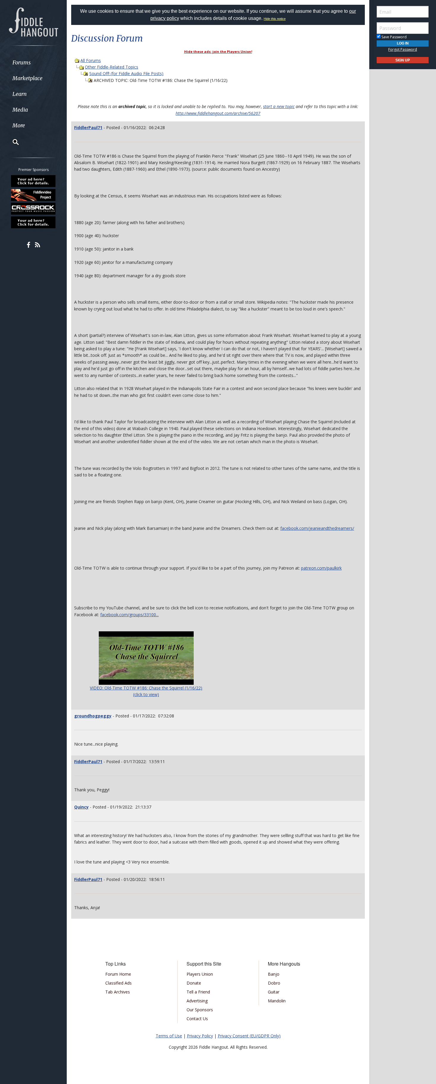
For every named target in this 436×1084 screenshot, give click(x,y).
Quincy (81, 807)
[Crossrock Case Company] (33, 208)
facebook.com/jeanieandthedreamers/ (317, 528)
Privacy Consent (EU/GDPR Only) (249, 1036)
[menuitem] (33, 62)
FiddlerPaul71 (88, 127)
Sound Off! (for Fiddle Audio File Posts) (126, 73)
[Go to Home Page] (33, 21)
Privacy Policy (200, 1036)
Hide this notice (275, 18)
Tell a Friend (198, 992)
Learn (19, 94)
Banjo (273, 974)
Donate (194, 983)
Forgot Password (402, 49)
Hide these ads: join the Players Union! (218, 51)
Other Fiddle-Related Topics (111, 67)
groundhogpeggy (93, 716)
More (18, 125)
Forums (21, 62)
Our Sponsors (200, 1009)
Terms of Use (169, 1036)
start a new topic (279, 106)
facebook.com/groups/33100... (129, 614)
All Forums (90, 60)
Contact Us (197, 1018)
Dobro (274, 983)
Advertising (197, 1001)
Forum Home (118, 974)
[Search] (12, 142)
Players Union (200, 974)
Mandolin (277, 1001)
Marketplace (27, 78)
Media (20, 109)
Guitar (273, 992)
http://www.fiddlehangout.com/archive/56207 (218, 113)
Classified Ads (118, 983)
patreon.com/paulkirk (321, 568)
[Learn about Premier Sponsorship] (33, 181)
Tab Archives (117, 992)
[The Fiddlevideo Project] (33, 195)
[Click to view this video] (146, 657)
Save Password (394, 36)
